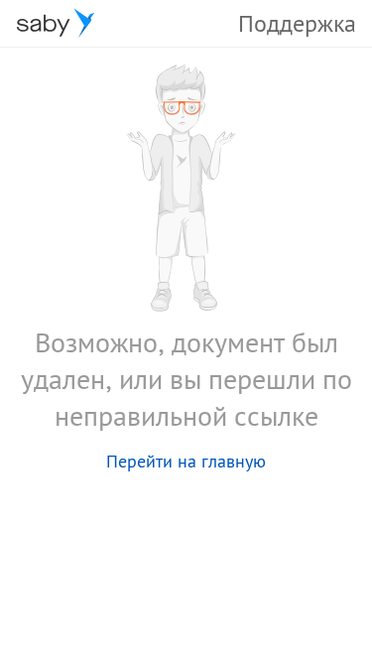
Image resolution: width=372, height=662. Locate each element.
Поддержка (297, 23)
